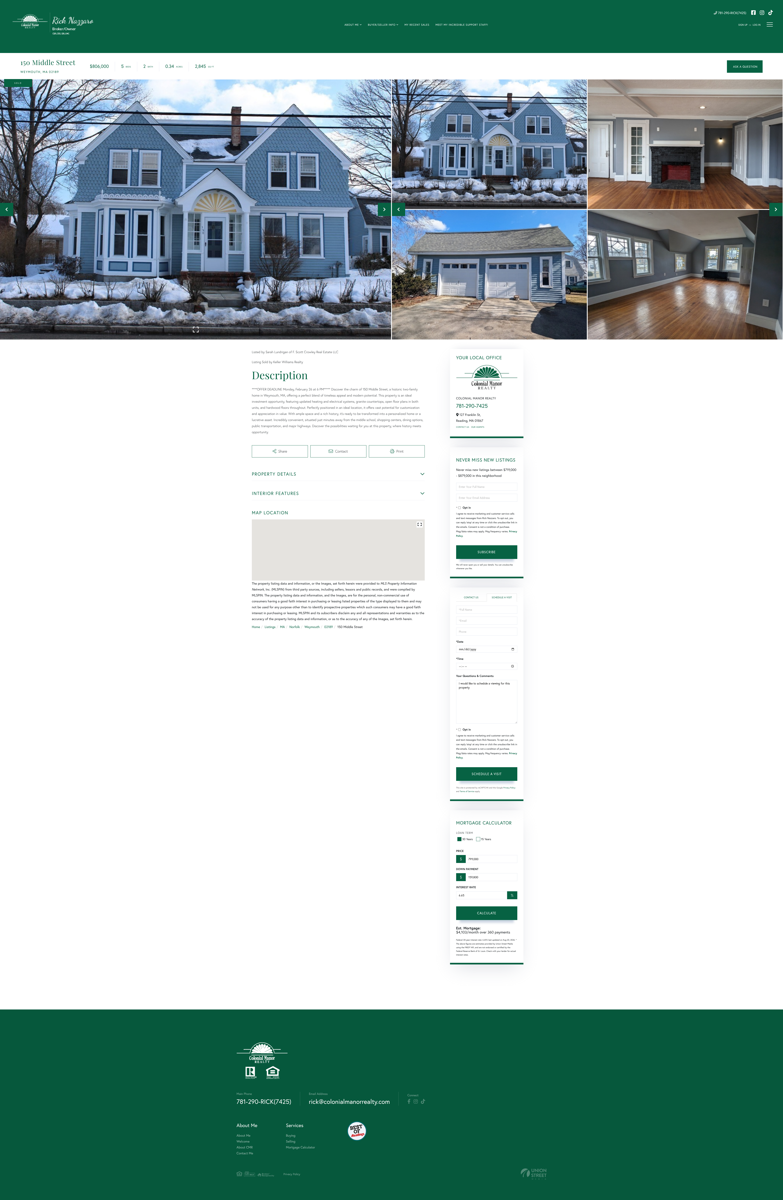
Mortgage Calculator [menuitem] (300, 1147)
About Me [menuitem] (351, 24)
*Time (459, 659)
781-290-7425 (472, 405)
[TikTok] (423, 1101)
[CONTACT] (745, 66)
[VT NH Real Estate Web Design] (533, 1174)
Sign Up (743, 24)
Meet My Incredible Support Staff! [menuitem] (462, 24)
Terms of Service (467, 791)
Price (460, 851)
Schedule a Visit (502, 597)
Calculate (486, 913)
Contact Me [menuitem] (245, 1153)
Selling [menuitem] (290, 1141)
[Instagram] (416, 1101)
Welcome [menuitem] (243, 1141)
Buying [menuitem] (290, 1135)
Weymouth (312, 627)
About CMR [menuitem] (245, 1147)
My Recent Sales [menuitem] (417, 24)
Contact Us (462, 427)
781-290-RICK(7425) (731, 13)
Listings (270, 627)
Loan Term (464, 833)
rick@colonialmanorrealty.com (349, 1101)
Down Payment (467, 869)
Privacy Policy (509, 787)
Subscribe (487, 552)
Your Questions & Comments (475, 676)
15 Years (486, 839)
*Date (459, 642)
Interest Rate (466, 887)
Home (256, 627)
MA (282, 627)
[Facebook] (408, 1101)
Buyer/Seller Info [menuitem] (382, 24)
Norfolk (294, 627)
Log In (757, 24)
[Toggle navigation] (770, 24)
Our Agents (477, 427)
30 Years (467, 839)
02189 (328, 627)
